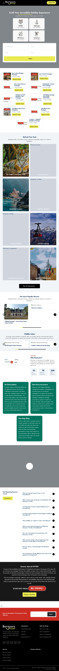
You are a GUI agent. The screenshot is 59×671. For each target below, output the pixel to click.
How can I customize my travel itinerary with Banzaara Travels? (35, 533)
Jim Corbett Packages (45, 74)
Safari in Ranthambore (45, 631)
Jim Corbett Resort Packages (19, 84)
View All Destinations (29, 286)
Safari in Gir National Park (45, 634)
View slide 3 (27, 327)
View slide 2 (24, 327)
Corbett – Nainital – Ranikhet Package (35, 120)
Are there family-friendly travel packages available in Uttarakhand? (37, 514)
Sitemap (54, 669)
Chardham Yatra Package (45, 109)
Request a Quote (16, 79)
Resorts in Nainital (7, 655)
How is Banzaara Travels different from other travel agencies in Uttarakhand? (37, 554)
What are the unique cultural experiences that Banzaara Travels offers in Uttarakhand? (36, 540)
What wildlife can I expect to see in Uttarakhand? (36, 521)
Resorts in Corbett (7, 652)
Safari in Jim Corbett (44, 629)
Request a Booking (29, 594)
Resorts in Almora (7, 657)
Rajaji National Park (25, 637)
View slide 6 (36, 327)
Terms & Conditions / (51, 667)
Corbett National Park (26, 629)
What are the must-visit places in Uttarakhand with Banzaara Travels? (37, 500)
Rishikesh (23, 634)
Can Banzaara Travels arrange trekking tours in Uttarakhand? (36, 507)
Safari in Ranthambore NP (45, 637)
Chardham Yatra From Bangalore (18, 109)
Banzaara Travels (15, 668)
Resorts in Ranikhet (7, 660)
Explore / (39, 667)
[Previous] (4, 314)
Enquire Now (52, 2)
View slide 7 (39, 327)
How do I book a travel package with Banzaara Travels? (36, 547)
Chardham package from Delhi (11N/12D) (48, 96)
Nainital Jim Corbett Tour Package (48, 84)
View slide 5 (33, 327)
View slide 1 (21, 327)
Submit (30, 59)
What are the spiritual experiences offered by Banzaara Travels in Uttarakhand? (35, 527)
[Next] (55, 314)
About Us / (34, 667)
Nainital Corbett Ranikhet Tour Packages (20, 96)
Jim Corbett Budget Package (18, 74)
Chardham (23, 631)
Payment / (44, 667)
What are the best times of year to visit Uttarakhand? (34, 494)
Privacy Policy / (49, 669)
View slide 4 (30, 327)
